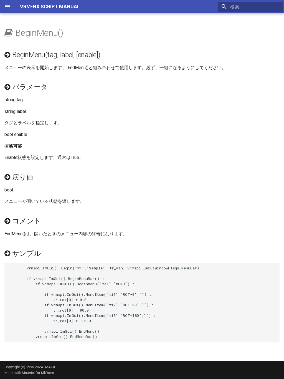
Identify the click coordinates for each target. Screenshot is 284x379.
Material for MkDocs (38, 373)
